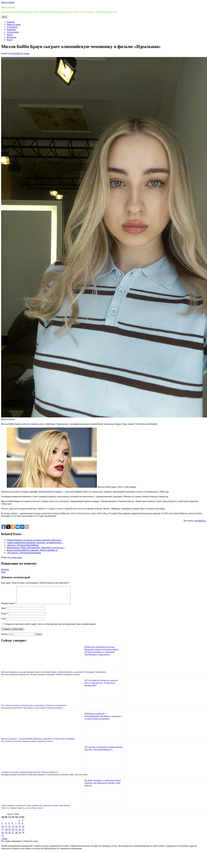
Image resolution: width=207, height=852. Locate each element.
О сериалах (12, 27)
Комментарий (8, 603)
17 (3, 829)
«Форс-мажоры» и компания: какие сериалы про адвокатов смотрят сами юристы (35, 805)
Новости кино (8, 7)
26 (9, 832)
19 (9, 829)
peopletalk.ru (200, 520)
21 (16, 829)
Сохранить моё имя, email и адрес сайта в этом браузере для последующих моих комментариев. (50, 624)
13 (13, 826)
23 (23, 829)
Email (4, 613)
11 (6, 826)
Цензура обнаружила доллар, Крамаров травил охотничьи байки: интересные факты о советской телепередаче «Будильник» (53, 672)
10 (3, 826)
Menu (4, 17)
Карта (9, 39)
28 (16, 832)
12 (9, 826)
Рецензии (11, 29)
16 (23, 826)
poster (26, 53)
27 (13, 832)
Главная (10, 22)
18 (6, 829)
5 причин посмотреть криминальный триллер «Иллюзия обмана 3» (29, 772)
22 (20, 829)
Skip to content (8, 2)
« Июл (4, 838)
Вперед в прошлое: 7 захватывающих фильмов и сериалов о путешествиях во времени (38, 739)
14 (16, 826)
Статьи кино (13, 32)
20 (13, 829)
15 (20, 826)
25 (6, 832)
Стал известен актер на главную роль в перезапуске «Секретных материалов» (34, 705)
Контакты (11, 37)
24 (3, 832)
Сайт (3, 618)
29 (20, 832)
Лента (10, 34)
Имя (4, 608)
